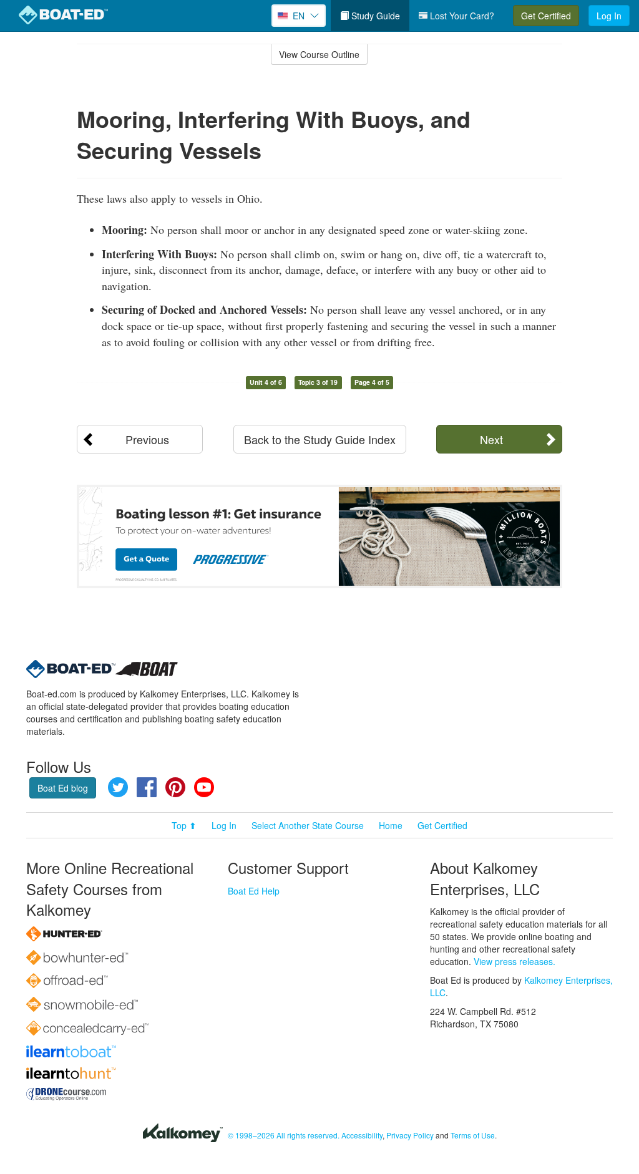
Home (390, 825)
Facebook (147, 787)
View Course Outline (319, 54)
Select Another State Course (307, 825)
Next (491, 439)
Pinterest (175, 787)
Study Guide (374, 15)
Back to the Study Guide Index (320, 439)
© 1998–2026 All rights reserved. (283, 1135)
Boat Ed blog (62, 788)
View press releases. (514, 961)
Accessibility (362, 1135)
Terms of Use (473, 1135)
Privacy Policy (410, 1135)
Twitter (118, 787)
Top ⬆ (184, 825)
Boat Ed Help (254, 891)
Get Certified (546, 15)
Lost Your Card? (460, 15)
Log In (609, 15)
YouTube (204, 787)
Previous (147, 439)
